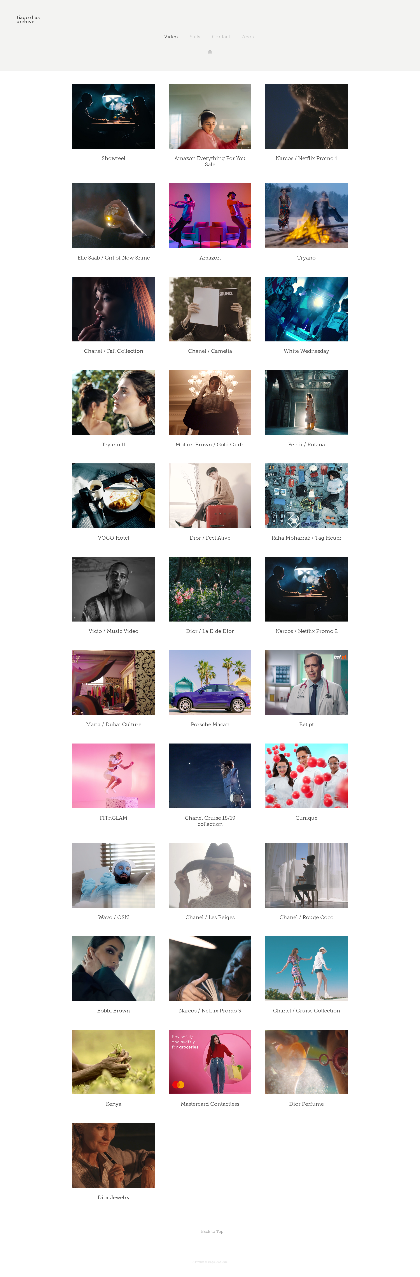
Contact (221, 36)
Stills (195, 36)
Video (171, 36)
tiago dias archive (29, 19)
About (249, 36)
